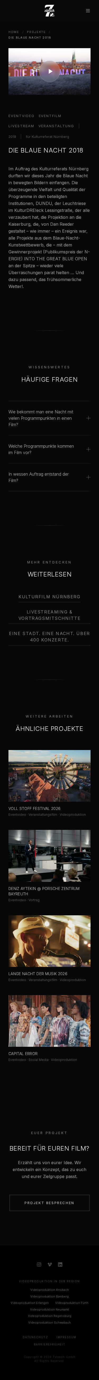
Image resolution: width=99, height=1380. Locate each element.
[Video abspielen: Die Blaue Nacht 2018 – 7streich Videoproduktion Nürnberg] (49, 71)
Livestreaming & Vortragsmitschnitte (49, 615)
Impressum (66, 1337)
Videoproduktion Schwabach (49, 1322)
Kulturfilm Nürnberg (49, 596)
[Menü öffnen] (88, 10)
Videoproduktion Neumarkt (49, 1309)
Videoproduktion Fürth (71, 1303)
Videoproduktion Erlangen (30, 1303)
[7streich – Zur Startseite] (49, 11)
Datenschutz (35, 1337)
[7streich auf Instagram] (39, 1264)
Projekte (36, 32)
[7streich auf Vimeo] (50, 1264)
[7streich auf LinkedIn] (60, 1264)
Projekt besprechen (49, 1203)
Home (13, 32)
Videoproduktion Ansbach (49, 1290)
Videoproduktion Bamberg (49, 1296)
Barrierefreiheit (49, 1344)
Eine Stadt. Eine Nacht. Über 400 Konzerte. (49, 636)
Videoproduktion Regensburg (49, 1316)
